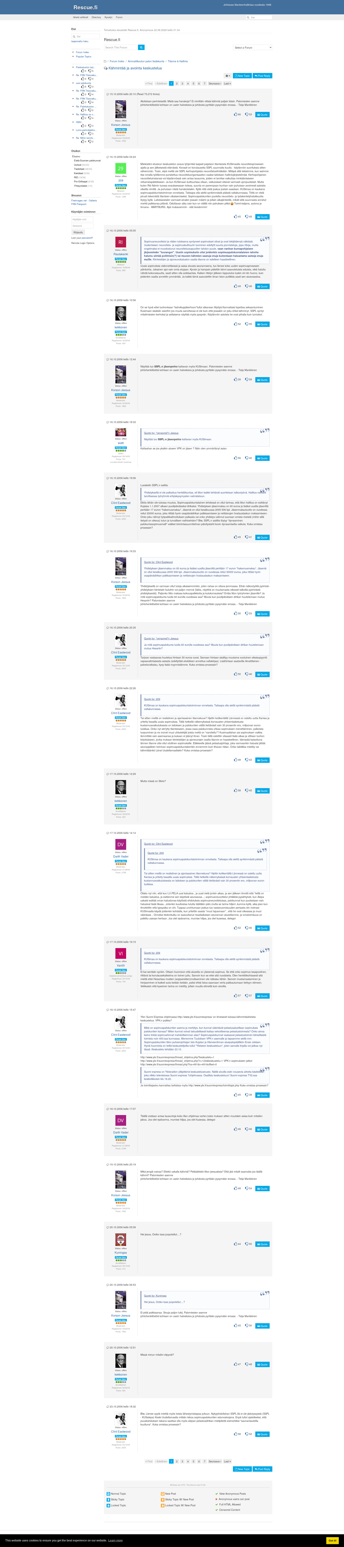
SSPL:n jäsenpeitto (166, 366)
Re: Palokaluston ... (86, 106)
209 (120, 180)
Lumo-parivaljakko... (86, 130)
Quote (263, 114)
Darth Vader (120, 856)
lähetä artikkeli (80, 17)
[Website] (121, 111)
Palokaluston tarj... (85, 67)
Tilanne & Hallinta (178, 61)
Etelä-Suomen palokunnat (87, 160)
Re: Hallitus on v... (85, 114)
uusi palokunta (83, 83)
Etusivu (76, 156)
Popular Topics (83, 56)
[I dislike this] (246, 114)
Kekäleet (82, 173)
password (87, 237)
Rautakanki (121, 254)
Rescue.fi (85, 7)
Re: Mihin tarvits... (85, 138)
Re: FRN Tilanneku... (87, 75)
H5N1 (79, 122)
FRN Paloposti (78, 204)
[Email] (122, 107)
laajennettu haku (79, 41)
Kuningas (121, 1252)
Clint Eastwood (120, 503)
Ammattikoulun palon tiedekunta (146, 61)
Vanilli (121, 965)
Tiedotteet (83, 169)
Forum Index (117, 61)
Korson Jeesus (120, 125)
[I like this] (235, 114)
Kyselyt (108, 17)
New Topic (243, 75)
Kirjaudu (78, 232)
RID (80, 177)
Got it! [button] (332, 1540)
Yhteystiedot (83, 185)
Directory (96, 17)
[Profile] (119, 107)
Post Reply (263, 75)
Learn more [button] (115, 1540)
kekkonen (121, 327)
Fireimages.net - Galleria (84, 200)
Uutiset (81, 164)
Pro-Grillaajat (84, 181)
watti (121, 443)
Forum (119, 17)
